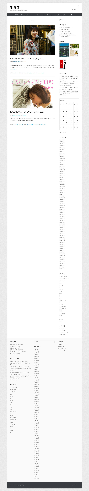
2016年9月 (62, 257)
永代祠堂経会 (62, 306)
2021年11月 (62, 197)
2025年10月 (62, 149)
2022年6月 (62, 194)
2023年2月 (62, 181)
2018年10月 (62, 224)
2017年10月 (62, 240)
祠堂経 (61, 315)
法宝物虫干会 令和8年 (64, 31)
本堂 (31, 14)
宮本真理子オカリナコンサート (66, 78)
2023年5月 (62, 177)
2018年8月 (62, 227)
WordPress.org (62, 334)
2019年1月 (62, 220)
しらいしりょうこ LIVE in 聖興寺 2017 (27, 58)
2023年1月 (62, 183)
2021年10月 (62, 199)
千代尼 (42, 14)
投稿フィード (62, 330)
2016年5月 (62, 265)
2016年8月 (62, 259)
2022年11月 (62, 184)
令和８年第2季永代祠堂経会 (66, 33)
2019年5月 (62, 214)
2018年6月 (62, 231)
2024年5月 (62, 166)
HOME (16, 14)
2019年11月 (62, 205)
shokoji (24, 61)
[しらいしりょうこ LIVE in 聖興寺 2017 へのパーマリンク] (32, 40)
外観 (60, 297)
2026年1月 (62, 147)
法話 (60, 310)
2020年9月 (62, 203)
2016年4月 (62, 267)
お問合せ (72, 14)
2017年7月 (62, 246)
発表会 (20, 124)
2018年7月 (62, 229)
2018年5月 (62, 233)
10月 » (64, 132)
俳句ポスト (64, 14)
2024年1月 (62, 168)
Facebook (78, 6)
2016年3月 (62, 268)
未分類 (61, 304)
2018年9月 (62, 226)
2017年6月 (62, 248)
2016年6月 (62, 263)
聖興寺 (15, 7)
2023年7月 (62, 175)
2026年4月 (62, 145)
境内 (60, 293)
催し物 (20, 72)
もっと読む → (13, 69)
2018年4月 (62, 235)
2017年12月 (62, 237)
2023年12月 (62, 169)
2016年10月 (62, 255)
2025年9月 (62, 151)
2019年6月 (62, 212)
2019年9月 (62, 209)
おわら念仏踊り (63, 276)
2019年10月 (62, 207)
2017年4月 (62, 250)
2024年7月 (62, 164)
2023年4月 (62, 179)
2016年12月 (62, 254)
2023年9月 (62, 171)
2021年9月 (62, 201)
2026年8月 (62, 140)
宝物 (60, 298)
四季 (60, 291)
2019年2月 (62, 218)
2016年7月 (62, 261)
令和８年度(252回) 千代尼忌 (66, 27)
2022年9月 (62, 188)
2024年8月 (62, 162)
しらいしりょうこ (28, 72)
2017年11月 (62, 239)
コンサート (15, 72)
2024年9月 (62, 160)
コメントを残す (41, 72)
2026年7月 (62, 141)
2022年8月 (62, 190)
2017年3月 (62, 252)
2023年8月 (62, 173)
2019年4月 (62, 216)
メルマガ (56, 14)
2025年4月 (62, 155)
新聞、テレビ (62, 300)
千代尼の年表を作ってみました (66, 87)
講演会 (61, 319)
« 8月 (60, 132)
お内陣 (37, 14)
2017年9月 (62, 242)
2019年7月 (62, 211)
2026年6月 (62, 143)
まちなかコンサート (64, 278)
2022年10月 (62, 186)
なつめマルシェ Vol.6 (64, 29)
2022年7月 (62, 192)
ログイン (61, 328)
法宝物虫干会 (62, 308)
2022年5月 (62, 196)
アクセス (49, 14)
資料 (60, 321)
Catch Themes (76, 485)
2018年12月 (62, 222)
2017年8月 (62, 244)
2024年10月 (62, 158)
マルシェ (61, 282)
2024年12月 (62, 156)
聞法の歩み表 (24, 14)
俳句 (60, 283)
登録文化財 (62, 313)
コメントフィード (63, 332)
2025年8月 (62, 153)
